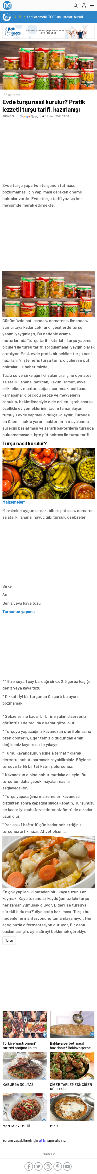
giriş (42, 1140)
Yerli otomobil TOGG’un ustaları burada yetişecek (57, 17)
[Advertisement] (48, 151)
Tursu (9, 940)
